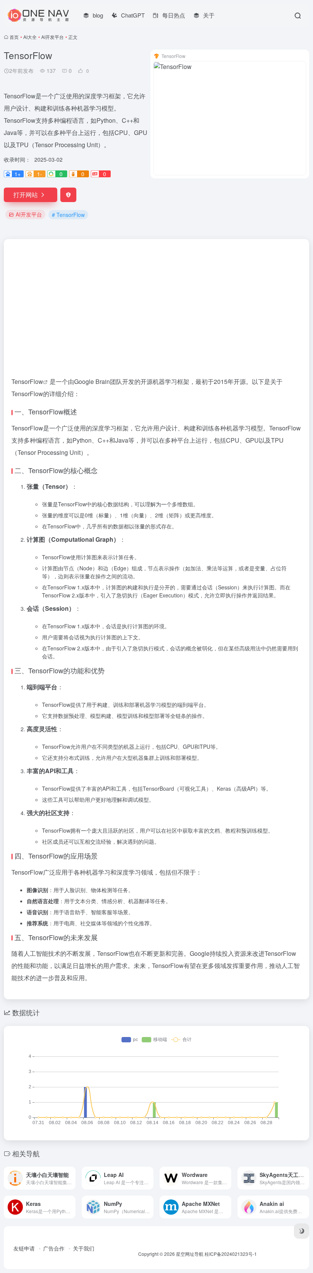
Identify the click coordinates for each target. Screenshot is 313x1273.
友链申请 (24, 1248)
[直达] (71, 1178)
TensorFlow (27, 381)
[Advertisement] (156, 296)
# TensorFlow (68, 214)
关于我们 (83, 1248)
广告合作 (54, 1248)
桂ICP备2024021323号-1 (231, 1254)
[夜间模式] (301, 1231)
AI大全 (30, 37)
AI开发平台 (52, 37)
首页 (14, 37)
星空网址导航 (189, 1254)
